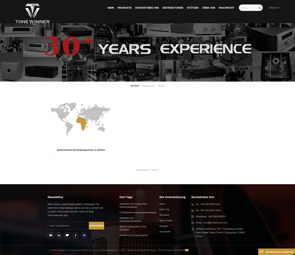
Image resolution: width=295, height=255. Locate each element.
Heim (110, 7)
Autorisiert (164, 231)
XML (123, 250)
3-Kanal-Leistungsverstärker (134, 235)
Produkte (125, 7)
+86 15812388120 (217, 216)
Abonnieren (96, 225)
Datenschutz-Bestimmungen (142, 250)
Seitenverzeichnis (109, 250)
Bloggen (163, 226)
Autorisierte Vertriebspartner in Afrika (81, 150)
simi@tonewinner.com (216, 222)
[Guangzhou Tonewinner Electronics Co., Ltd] (32, 13)
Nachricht (226, 7)
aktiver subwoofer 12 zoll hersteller (133, 228)
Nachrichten (165, 220)
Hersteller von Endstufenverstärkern (131, 220)
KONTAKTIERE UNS (147, 7)
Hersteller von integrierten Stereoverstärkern (133, 205)
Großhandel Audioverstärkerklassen (138, 212)
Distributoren (173, 7)
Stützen (193, 7)
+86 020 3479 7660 (210, 210)
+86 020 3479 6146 (210, 204)
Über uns (208, 7)
